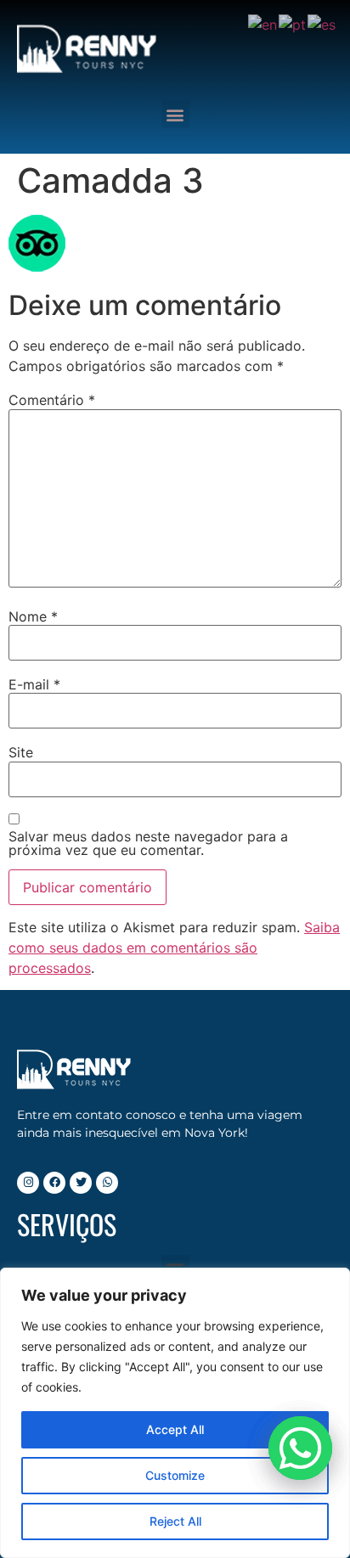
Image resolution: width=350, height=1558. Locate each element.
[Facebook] (54, 1183)
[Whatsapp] (107, 1183)
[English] (263, 22)
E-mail (34, 684)
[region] (175, 1413)
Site (20, 752)
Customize (175, 1475)
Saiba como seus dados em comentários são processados (174, 947)
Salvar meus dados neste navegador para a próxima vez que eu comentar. (148, 843)
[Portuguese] (293, 22)
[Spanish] (322, 22)
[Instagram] (28, 1183)
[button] (175, 114)
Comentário (51, 400)
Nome (33, 616)
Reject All (175, 1521)
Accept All (175, 1429)
